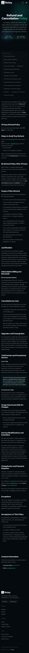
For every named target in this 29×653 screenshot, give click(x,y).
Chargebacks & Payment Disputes (12, 88)
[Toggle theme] (22, 2)
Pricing (3, 611)
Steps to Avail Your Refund (10, 59)
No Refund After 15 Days (10, 62)
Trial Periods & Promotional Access (12, 79)
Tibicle (12, 649)
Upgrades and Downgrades (11, 75)
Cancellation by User (9, 72)
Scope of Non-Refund (9, 66)
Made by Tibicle (5, 626)
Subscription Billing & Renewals (11, 69)
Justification (20, 66)
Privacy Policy (5, 634)
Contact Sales (5, 624)
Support (3, 614)
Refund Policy (5, 639)
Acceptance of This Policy (18, 92)
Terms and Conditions (7, 636)
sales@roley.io (15, 143)
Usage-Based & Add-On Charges (12, 82)
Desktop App (13, 601)
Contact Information (9, 95)
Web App (4, 601)
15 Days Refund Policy (9, 56)
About (2, 622)
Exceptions (6, 92)
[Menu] (26, 2)
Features (3, 609)
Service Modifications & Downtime (12, 85)
